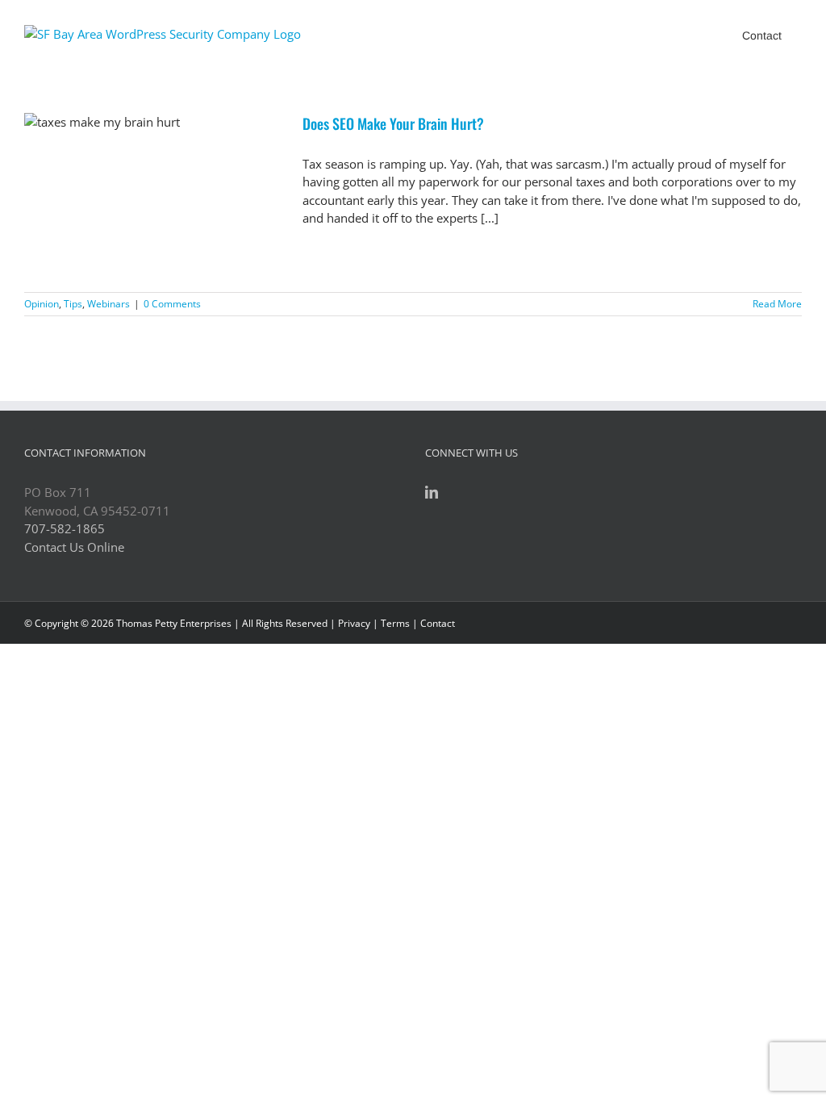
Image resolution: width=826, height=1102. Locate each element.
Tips (73, 304)
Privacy (354, 623)
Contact (437, 623)
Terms (395, 623)
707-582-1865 (64, 528)
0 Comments (172, 304)
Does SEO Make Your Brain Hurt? (393, 123)
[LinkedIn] (431, 492)
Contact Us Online (74, 547)
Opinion (41, 304)
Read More (777, 304)
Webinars (108, 304)
